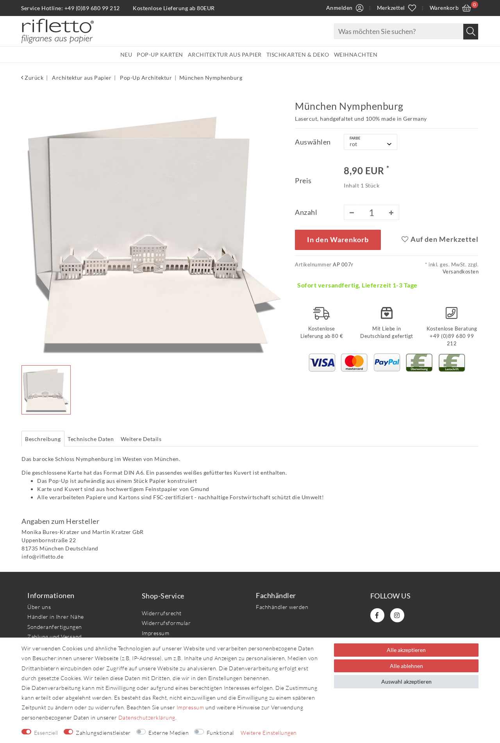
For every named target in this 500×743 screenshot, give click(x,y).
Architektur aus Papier (225, 54)
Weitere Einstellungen (269, 732)
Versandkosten (461, 272)
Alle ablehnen (406, 666)
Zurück (33, 77)
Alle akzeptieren (406, 650)
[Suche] (470, 31)
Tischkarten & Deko (297, 54)
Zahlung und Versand (54, 636)
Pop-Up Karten (160, 54)
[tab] (42, 439)
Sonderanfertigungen (54, 626)
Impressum (156, 633)
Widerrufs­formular (166, 623)
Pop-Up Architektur (145, 77)
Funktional (220, 732)
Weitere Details (141, 439)
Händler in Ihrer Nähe (55, 616)
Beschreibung (43, 439)
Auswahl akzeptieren (406, 681)
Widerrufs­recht (162, 613)
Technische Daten (91, 439)
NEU (126, 54)
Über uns (39, 607)
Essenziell (46, 732)
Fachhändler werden (282, 607)
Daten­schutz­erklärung (146, 717)
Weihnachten (356, 54)
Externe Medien (168, 732)
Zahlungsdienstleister (103, 732)
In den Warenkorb (338, 240)
